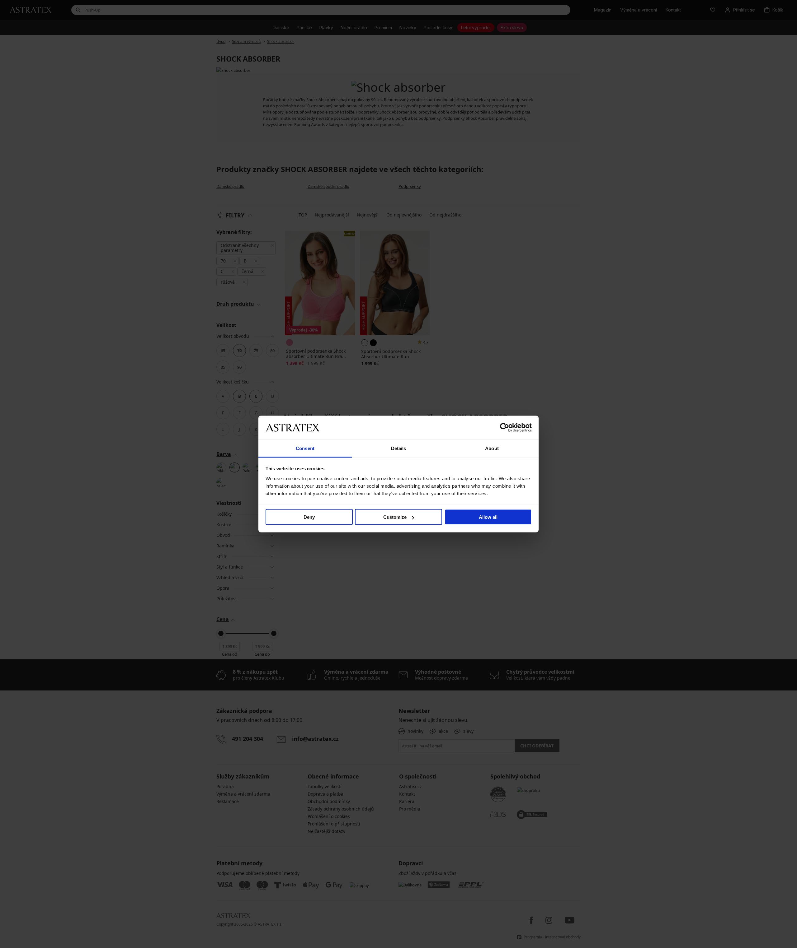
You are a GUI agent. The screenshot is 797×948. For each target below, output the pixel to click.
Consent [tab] (305, 448)
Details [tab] (398, 448)
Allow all (488, 517)
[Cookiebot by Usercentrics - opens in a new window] (504, 427)
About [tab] (492, 448)
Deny (309, 517)
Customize (395, 517)
